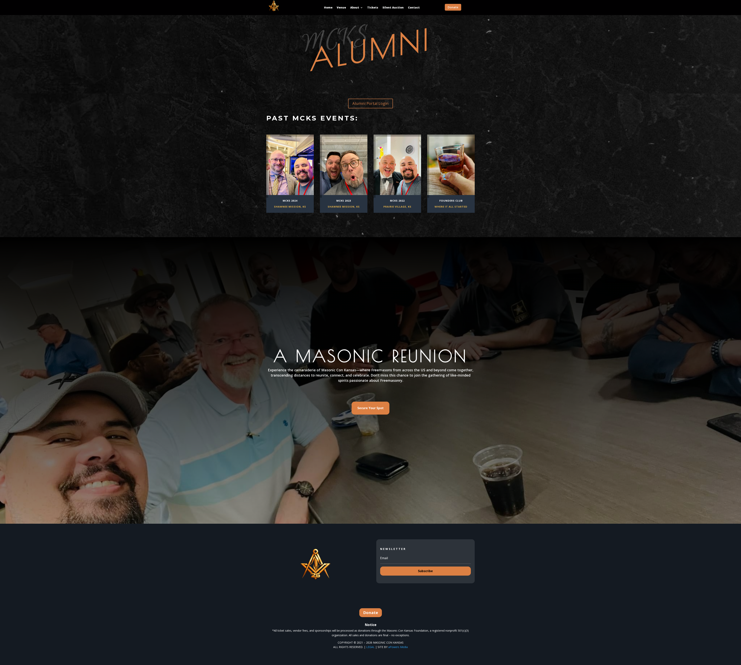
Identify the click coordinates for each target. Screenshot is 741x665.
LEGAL (370, 647)
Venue (341, 7)
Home (328, 7)
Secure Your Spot (370, 408)
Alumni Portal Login (370, 103)
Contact (414, 7)
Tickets (372, 7)
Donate (453, 7)
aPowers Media (398, 647)
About (354, 7)
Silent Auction (393, 7)
